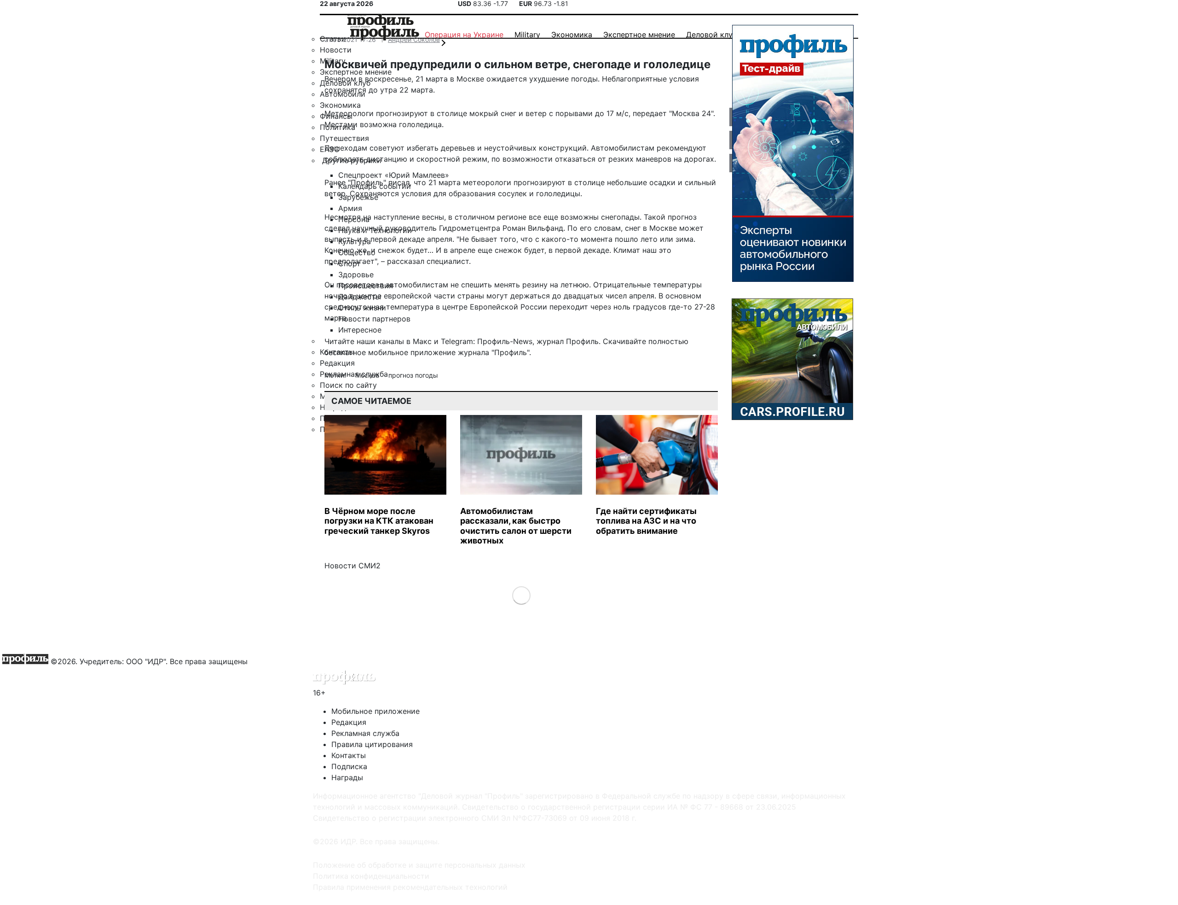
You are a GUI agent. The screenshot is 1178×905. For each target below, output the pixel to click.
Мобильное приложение (375, 711)
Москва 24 (691, 113)
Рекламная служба (365, 733)
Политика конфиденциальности (371, 876)
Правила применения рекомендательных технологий (410, 887)
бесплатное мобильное (366, 352)
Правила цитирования (372, 744)
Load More (521, 595)
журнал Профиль (568, 341)
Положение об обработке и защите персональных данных (419, 865)
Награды (347, 777)
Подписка (349, 766)
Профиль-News (504, 341)
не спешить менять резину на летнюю (519, 284)
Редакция (348, 722)
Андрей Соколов (414, 39)
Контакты (348, 755)
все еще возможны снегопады (584, 217)
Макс (422, 341)
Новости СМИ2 (352, 565)
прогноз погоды (413, 375)
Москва (368, 375)
